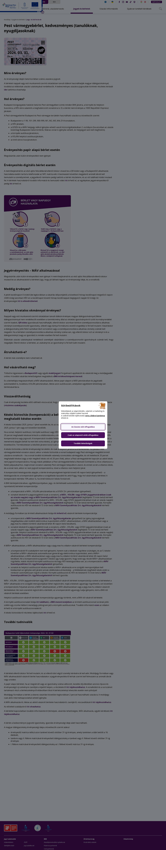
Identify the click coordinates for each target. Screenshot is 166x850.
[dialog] (83, 425)
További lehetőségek (83, 443)
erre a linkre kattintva (95, 415)
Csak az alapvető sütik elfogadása (83, 435)
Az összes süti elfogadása (83, 427)
